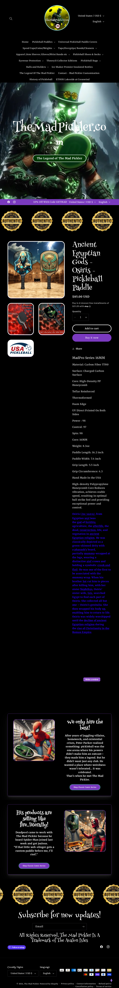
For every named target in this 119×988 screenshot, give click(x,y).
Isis (90, 593)
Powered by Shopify (49, 984)
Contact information (86, 984)
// (88, 513)
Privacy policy (67, 984)
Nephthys (86, 589)
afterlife (98, 526)
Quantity (76, 311)
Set (85, 581)
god (79, 522)
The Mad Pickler (31, 984)
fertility (90, 522)
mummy (89, 553)
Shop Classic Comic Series (85, 787)
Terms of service (103, 986)
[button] (11, 18)
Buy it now (91, 337)
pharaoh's (80, 549)
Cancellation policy (84, 986)
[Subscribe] (83, 926)
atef (89, 561)
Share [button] (79, 348)
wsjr (87, 518)
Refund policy (105, 984)
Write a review (91, 679)
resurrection (88, 530)
